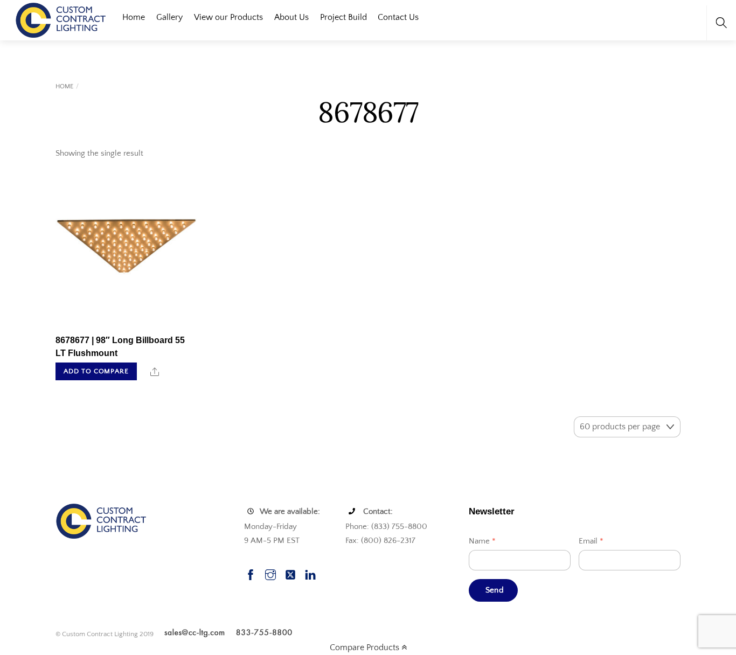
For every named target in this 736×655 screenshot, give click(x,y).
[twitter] (290, 573)
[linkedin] (310, 573)
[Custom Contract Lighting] (61, 19)
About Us (291, 17)
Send (494, 590)
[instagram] (270, 573)
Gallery (169, 17)
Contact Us (398, 17)
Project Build (343, 17)
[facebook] (250, 573)
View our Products (228, 17)
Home (133, 17)
